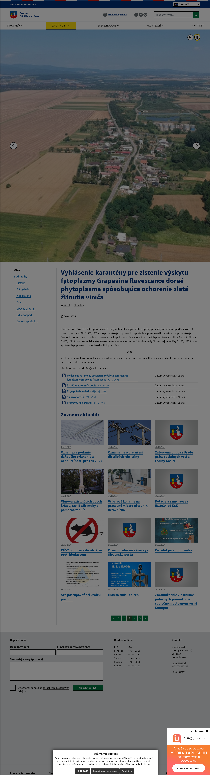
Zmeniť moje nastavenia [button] (105, 771)
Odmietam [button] (127, 771)
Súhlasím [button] (83, 771)
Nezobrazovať (198, 731)
